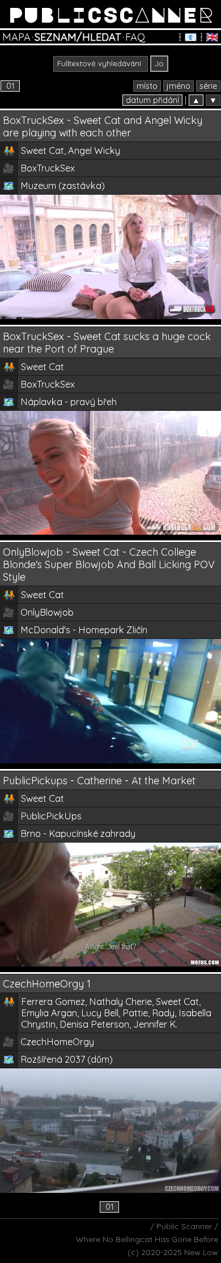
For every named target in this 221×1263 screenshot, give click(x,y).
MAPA (16, 37)
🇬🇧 (212, 37)
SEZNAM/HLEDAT (78, 37)
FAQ (135, 37)
